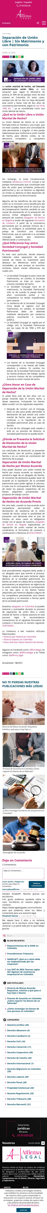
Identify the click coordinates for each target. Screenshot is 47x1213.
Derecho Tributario (19, 1098)
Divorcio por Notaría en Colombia (20, 636)
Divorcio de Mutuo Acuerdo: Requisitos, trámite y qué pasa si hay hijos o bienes (24, 990)
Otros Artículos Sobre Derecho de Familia (23, 642)
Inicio (4, 34)
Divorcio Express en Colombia (18, 639)
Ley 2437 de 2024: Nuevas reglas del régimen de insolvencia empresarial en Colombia (23, 972)
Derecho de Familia (19, 1058)
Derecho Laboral (17, 1076)
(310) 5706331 (35, 532)
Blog (9, 34)
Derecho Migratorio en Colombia (24, 1070)
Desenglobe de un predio (14, 852)
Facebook (11, 57)
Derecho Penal (16, 1082)
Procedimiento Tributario (20, 953)
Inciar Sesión (7, 881)
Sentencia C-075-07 (21, 181)
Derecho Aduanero (18, 1030)
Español (28, 2)
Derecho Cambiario (18, 1036)
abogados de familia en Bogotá (23, 523)
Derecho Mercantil (19, 1104)
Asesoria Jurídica (18, 1024)
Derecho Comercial (19, 1047)
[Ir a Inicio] (23, 14)
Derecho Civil (16, 1041)
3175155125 (24, 5)
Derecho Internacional (20, 1063)
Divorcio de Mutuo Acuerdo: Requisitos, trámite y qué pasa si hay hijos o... (19, 728)
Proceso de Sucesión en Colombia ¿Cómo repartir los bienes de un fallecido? (21, 770)
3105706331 (8, 625)
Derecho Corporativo (20, 1052)
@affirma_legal (16, 655)
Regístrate (19, 881)
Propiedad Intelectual (20, 1087)
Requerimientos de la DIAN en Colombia (22, 946)
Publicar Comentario (37, 884)
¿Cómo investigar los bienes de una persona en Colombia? (23, 1009)
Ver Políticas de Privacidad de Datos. (23, 1205)
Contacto (6, 23)
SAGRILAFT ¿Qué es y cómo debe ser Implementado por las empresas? (23, 961)
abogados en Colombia (23, 606)
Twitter (14, 57)
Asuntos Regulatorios (20, 1093)
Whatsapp (17, 57)
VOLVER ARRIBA (34, 1143)
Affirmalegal (35, 649)
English (18, 2)
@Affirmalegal (26, 652)
